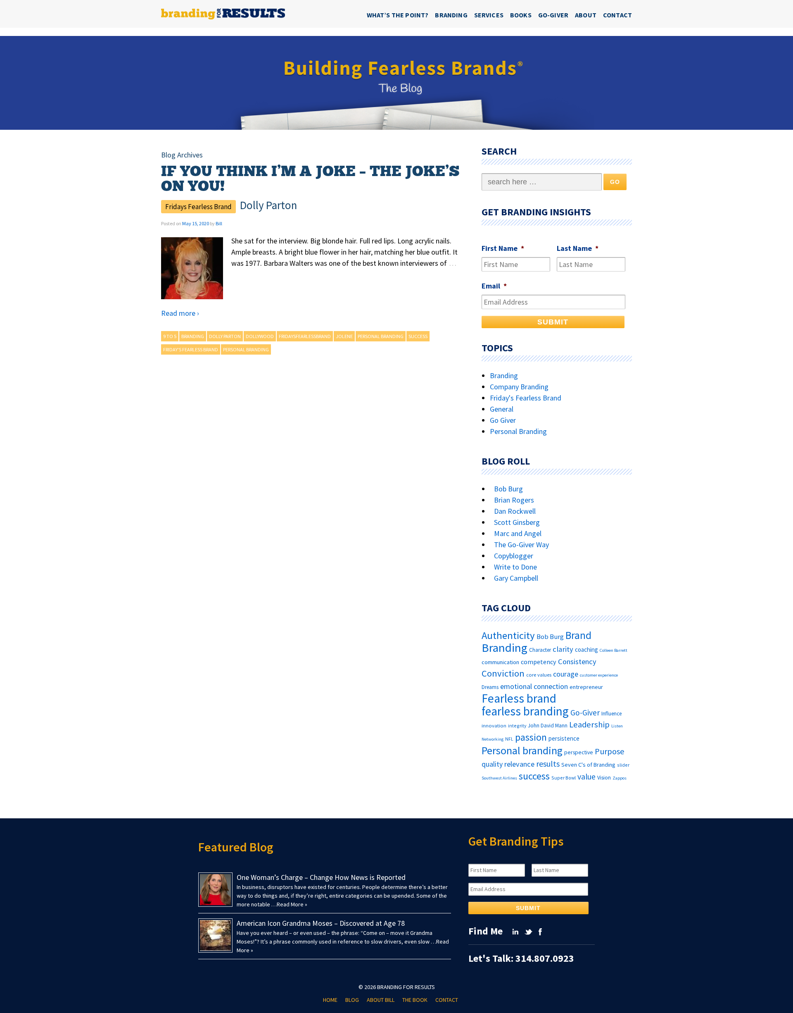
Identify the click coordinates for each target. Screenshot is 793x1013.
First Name (503, 248)
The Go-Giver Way (521, 544)
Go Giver (503, 420)
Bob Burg (508, 488)
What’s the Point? (398, 15)
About (585, 15)
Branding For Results (406, 987)
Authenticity (508, 635)
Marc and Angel (517, 533)
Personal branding (381, 336)
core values (538, 675)
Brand (578, 635)
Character (540, 649)
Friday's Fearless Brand (190, 349)
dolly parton (225, 336)
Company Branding (519, 386)
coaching (586, 649)
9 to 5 (169, 336)
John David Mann (547, 725)
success (417, 336)
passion (531, 737)
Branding (451, 15)
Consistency (577, 661)
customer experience (599, 675)
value (586, 777)
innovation (494, 725)
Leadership (589, 724)
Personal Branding (246, 349)
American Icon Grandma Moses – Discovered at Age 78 (321, 923)
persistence (563, 738)
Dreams (490, 687)
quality (492, 764)
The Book (414, 999)
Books (521, 15)
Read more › (180, 313)
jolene (344, 336)
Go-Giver (553, 15)
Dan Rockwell (515, 511)
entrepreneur (586, 687)
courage (565, 674)
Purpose (609, 751)
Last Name (577, 248)
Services (488, 15)
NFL (509, 739)
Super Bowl (563, 778)
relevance (519, 764)
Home (330, 999)
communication (500, 662)
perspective (578, 752)
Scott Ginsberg (517, 522)
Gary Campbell (516, 578)
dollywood (260, 336)
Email (494, 286)
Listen (617, 726)
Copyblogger (513, 555)
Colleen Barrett (613, 650)
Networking (492, 739)
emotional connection (534, 686)
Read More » (292, 904)
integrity (517, 725)
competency (538, 662)
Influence (611, 713)
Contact (617, 15)
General (501, 409)
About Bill (380, 999)
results (548, 763)
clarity (563, 649)
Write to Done (515, 567)
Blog (352, 999)
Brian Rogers (514, 500)
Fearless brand (519, 698)
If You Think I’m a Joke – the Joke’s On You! (310, 179)
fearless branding (525, 711)
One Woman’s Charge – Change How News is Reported (321, 877)
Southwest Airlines (499, 778)
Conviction (503, 673)
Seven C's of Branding (588, 764)
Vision (604, 777)
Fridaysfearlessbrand (305, 336)
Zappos (620, 778)
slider (623, 765)
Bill (219, 223)
